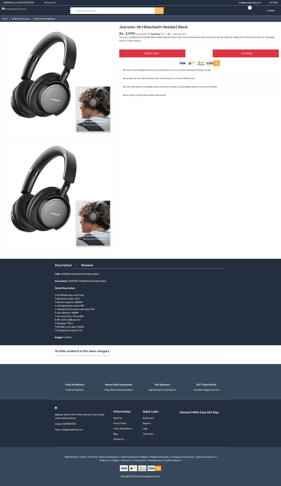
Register (147, 423)
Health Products (172, 460)
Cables (116, 460)
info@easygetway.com (249, 2)
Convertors (127, 460)
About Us (117, 418)
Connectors (140, 460)
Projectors (105, 460)
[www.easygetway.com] (14, 9)
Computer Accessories (183, 457)
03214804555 (69, 424)
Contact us (118, 439)
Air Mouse (93, 457)
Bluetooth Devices (21, 19)
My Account (148, 418)
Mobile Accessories (160, 457)
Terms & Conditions (122, 428)
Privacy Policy (120, 423)
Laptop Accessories (206, 457)
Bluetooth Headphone (44, 19)
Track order (148, 434)
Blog (115, 434)
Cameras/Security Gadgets (134, 457)
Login (145, 428)
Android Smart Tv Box (75, 457)
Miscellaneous (155, 460)
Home (5, 19)
